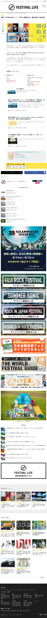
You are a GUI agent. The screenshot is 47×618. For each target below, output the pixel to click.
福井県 (30, 597)
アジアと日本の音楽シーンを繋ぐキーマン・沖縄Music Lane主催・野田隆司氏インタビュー (23, 505)
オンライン (37, 600)
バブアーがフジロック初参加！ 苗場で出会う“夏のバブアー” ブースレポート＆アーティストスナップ (39, 553)
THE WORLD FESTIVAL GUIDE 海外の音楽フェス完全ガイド (26, 152)
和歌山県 (8, 604)
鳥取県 (13, 604)
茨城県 (16, 597)
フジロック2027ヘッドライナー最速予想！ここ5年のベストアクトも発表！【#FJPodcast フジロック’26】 (8, 535)
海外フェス (22, 568)
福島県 (2, 598)
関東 (13, 594)
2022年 (15, 610)
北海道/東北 (3, 594)
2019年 (24, 610)
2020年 (21, 610)
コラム (33, 1)
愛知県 (39, 595)
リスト (3, 502)
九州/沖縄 (25, 600)
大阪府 (2, 602)
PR (33, 549)
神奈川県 (16, 595)
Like (40, 180)
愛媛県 (16, 605)
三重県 (36, 597)
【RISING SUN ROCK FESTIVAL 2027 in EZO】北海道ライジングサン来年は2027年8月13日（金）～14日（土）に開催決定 (7, 571)
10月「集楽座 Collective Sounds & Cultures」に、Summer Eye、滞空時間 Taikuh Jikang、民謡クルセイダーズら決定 (23, 553)
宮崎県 (30, 602)
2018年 (27, 610)
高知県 (19, 605)
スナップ (18, 1)
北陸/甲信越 (26, 594)
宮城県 (2, 597)
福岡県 (30, 604)
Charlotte (44, 616)
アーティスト (26, 589)
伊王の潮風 (3, 176)
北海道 (2, 595)
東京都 (13, 595)
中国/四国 (14, 600)
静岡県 (36, 595)
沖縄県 (25, 604)
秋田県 (5, 597)
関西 (2, 600)
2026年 (2, 610)
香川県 (13, 605)
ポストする (11, 172)
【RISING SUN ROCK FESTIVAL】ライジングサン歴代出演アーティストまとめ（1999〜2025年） (8, 506)
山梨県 (30, 595)
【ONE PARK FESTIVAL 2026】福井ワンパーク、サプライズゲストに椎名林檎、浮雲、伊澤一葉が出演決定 (7, 553)
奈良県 (2, 604)
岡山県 (16, 602)
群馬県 (19, 597)
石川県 (25, 597)
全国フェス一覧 (7, 1)
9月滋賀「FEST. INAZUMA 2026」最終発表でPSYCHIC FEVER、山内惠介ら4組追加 (23, 533)
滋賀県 (5, 604)
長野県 (27, 595)
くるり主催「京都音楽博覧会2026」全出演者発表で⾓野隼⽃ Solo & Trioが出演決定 (39, 533)
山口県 (16, 604)
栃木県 (13, 598)
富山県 (27, 597)
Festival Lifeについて (4, 614)
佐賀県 (25, 602)
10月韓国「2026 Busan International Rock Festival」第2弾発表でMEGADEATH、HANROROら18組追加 (23, 571)
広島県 (13, 602)
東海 (36, 594)
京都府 (5, 602)
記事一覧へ (42, 577)
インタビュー (28, 1)
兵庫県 (8, 602)
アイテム (37, 1)
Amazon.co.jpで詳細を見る (20, 157)
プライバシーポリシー (12, 614)
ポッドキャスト (42, 1)
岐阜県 (42, 595)
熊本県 (27, 604)
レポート (22, 1)
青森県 (5, 595)
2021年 (18, 610)
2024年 (8, 610)
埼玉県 (13, 597)
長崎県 (25, 605)
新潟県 (25, 595)
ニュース (13, 1)
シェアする (35, 172)
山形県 (8, 597)
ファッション (16, 589)
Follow (35, 180)
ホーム (3, 1)
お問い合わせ (19, 614)
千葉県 (20, 595)
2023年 (11, 610)
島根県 (19, 602)
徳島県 (19, 604)
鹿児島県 (28, 605)
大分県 (27, 602)
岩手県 (8, 595)
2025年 (5, 610)
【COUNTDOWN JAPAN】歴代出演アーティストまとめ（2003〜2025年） (39, 505)
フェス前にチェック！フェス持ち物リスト (23, 421)
